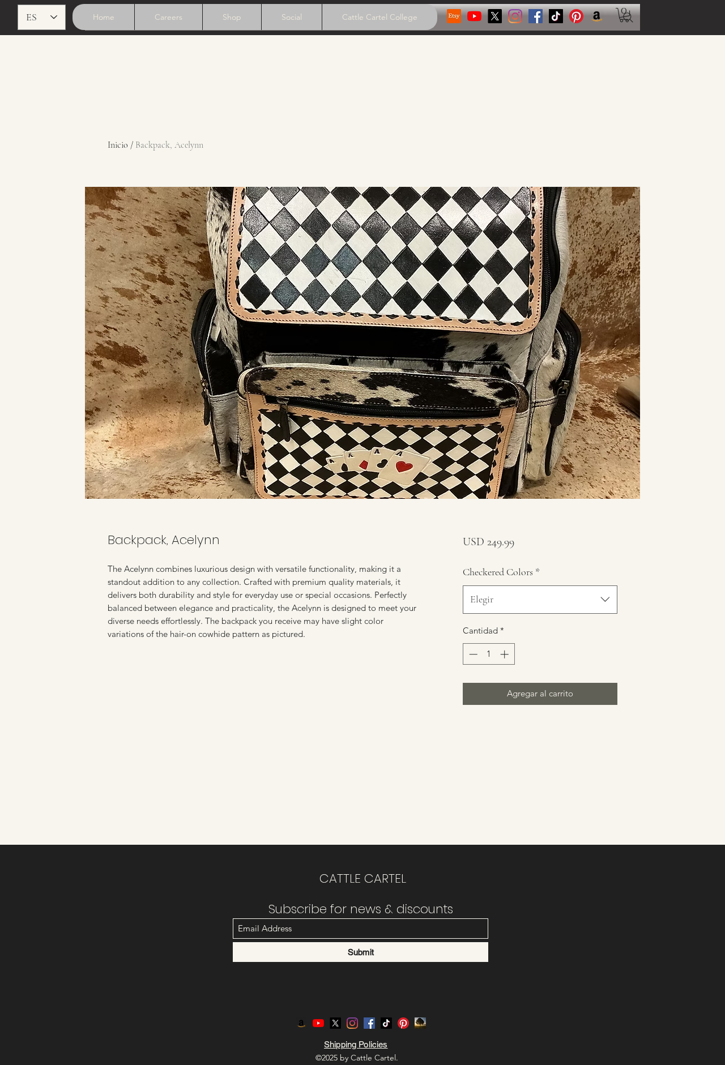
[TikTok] (556, 16)
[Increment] (505, 654)
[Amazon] (597, 16)
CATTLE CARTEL (362, 878)
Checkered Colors (501, 572)
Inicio (118, 145)
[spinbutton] (488, 654)
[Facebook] (535, 16)
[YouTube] (474, 16)
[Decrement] (472, 654)
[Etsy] (454, 16)
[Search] (628, 17)
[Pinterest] (576, 16)
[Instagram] (515, 16)
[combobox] (540, 599)
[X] (495, 16)
